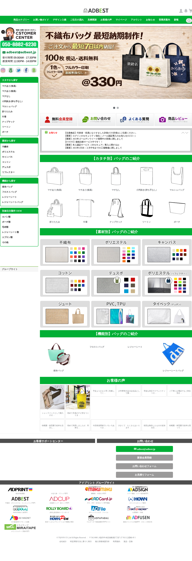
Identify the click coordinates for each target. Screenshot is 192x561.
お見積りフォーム (144, 474)
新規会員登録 (144, 457)
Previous (48, 69)
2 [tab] (118, 108)
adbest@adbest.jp (144, 449)
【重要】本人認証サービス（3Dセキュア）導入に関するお (91, 145)
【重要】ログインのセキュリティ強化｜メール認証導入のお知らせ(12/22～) (100, 136)
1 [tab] (114, 108)
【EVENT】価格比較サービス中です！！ (83, 142)
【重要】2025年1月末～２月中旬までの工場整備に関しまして (93, 148)
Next (183, 69)
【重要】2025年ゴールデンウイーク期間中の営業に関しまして (93, 139)
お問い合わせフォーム (144, 466)
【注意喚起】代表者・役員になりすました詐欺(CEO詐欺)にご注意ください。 (100, 133)
